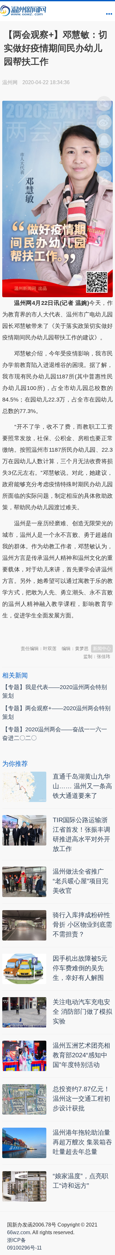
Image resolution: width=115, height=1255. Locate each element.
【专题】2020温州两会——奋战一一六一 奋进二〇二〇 (54, 733)
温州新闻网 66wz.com (59, 631)
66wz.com (18, 1232)
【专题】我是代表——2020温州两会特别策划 (54, 691)
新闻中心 (102, 648)
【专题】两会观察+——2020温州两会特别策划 (56, 712)
